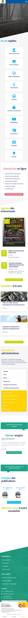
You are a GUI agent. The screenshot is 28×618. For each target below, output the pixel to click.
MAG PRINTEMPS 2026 (7, 488)
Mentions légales (6, 580)
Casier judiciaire (7, 392)
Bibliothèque (14, 122)
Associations (14, 133)
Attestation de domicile (10, 384)
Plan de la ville (6, 569)
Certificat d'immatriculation (11, 388)
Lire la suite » (4, 449)
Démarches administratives (9, 577)
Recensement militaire (9, 399)
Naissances (6, 381)
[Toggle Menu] (26, 1)
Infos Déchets (14, 87)
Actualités (14, 145)
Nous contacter (14, 64)
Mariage (5, 371)
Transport (14, 99)
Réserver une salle (8, 402)
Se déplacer (5, 566)
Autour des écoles (14, 53)
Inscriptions (6, 409)
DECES (5, 378)
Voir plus (4, 308)
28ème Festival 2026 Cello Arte (16, 252)
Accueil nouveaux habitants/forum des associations (16, 265)
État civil (5, 406)
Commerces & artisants (14, 110)
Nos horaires (5, 563)
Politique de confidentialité (9, 584)
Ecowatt (14, 156)
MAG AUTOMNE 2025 (20, 488)
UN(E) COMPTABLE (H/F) (8, 439)
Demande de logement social (11, 396)
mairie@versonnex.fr (14, 468)
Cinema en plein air (11, 238)
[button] (1, 18)
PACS (4, 374)
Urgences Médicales (14, 76)
